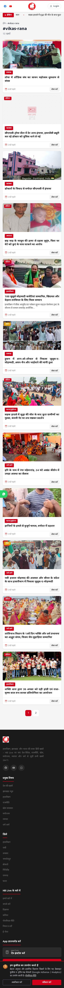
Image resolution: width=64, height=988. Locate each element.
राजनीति (6, 802)
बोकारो (5, 864)
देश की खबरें (8, 785)
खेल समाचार (8, 808)
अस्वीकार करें (17, 982)
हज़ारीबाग (6, 797)
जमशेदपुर (7, 859)
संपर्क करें (6, 904)
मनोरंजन (6, 813)
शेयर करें (54, 89)
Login (56, 6)
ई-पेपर (5, 931)
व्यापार (5, 819)
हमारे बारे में (7, 898)
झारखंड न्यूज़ (8, 791)
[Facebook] (5, 6)
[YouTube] (10, 6)
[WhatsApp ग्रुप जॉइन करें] (4, 494)
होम (4, 23)
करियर (5, 915)
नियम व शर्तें (7, 926)
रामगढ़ (5, 875)
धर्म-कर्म (6, 824)
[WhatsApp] (21, 768)
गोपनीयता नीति (30, 975)
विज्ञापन (6, 909)
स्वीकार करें (46, 982)
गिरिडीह (6, 870)
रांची (4, 847)
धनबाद (5, 853)
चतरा (5, 881)
